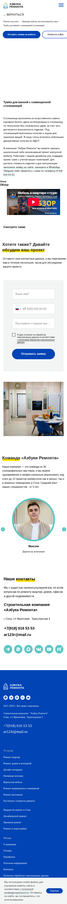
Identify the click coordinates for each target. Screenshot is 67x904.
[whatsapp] (5, 697)
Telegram (8, 170)
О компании (9, 844)
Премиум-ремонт (12, 822)
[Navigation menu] (61, 5)
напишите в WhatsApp (47, 167)
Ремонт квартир (11, 757)
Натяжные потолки (13, 776)
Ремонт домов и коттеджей (17, 763)
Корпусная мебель (12, 782)
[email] (28, 697)
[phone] (22, 697)
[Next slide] (64, 529)
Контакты (8, 869)
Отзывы (7, 850)
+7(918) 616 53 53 (19, 628)
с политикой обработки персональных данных (36, 341)
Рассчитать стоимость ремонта (19, 801)
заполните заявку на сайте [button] (18, 167)
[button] (21, 34)
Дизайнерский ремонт (15, 816)
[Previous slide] (3, 529)
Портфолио (9, 857)
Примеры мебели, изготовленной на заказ (40, 21)
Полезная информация (15, 863)
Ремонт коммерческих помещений (21, 788)
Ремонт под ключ (11, 21)
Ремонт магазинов (13, 794)
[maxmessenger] (17, 697)
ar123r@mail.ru (17, 634)
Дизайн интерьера (12, 769)
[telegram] (11, 697)
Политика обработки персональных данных (26, 875)
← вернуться (13, 14)
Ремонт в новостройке (15, 828)
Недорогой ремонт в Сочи (17, 810)
